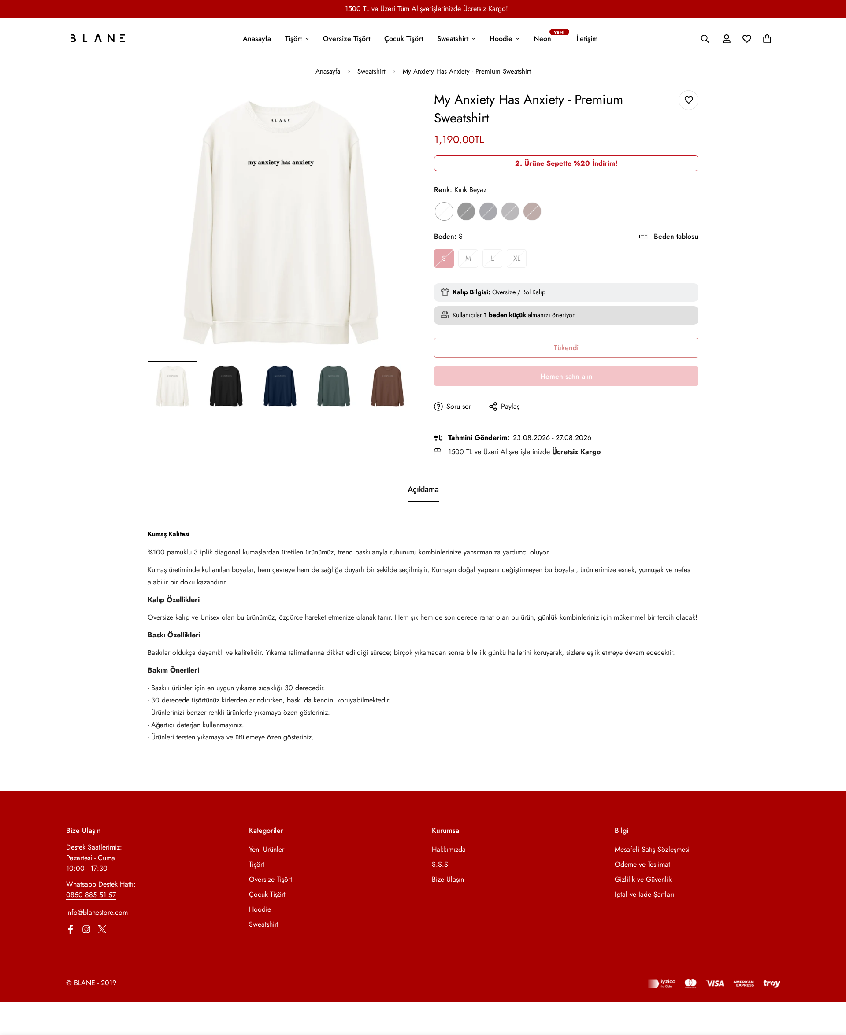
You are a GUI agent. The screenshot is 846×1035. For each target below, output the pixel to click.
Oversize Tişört (346, 38)
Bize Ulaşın (448, 879)
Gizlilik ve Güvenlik (643, 879)
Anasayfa (257, 38)
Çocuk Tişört (403, 38)
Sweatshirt (452, 38)
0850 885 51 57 (91, 895)
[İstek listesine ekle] (688, 100)
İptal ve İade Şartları (644, 894)
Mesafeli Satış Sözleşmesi (652, 849)
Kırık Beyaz (444, 211)
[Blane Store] (98, 39)
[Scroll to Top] (829, 987)
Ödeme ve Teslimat (642, 864)
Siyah (466, 211)
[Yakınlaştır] (393, 109)
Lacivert (488, 211)
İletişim (587, 38)
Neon (542, 38)
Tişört (293, 38)
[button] (767, 39)
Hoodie (501, 38)
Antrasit (510, 211)
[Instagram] (86, 929)
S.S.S (440, 864)
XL (516, 258)
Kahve (532, 211)
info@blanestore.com (97, 912)
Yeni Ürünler (266, 849)
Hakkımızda (449, 849)
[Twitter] (102, 929)
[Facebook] (70, 929)
